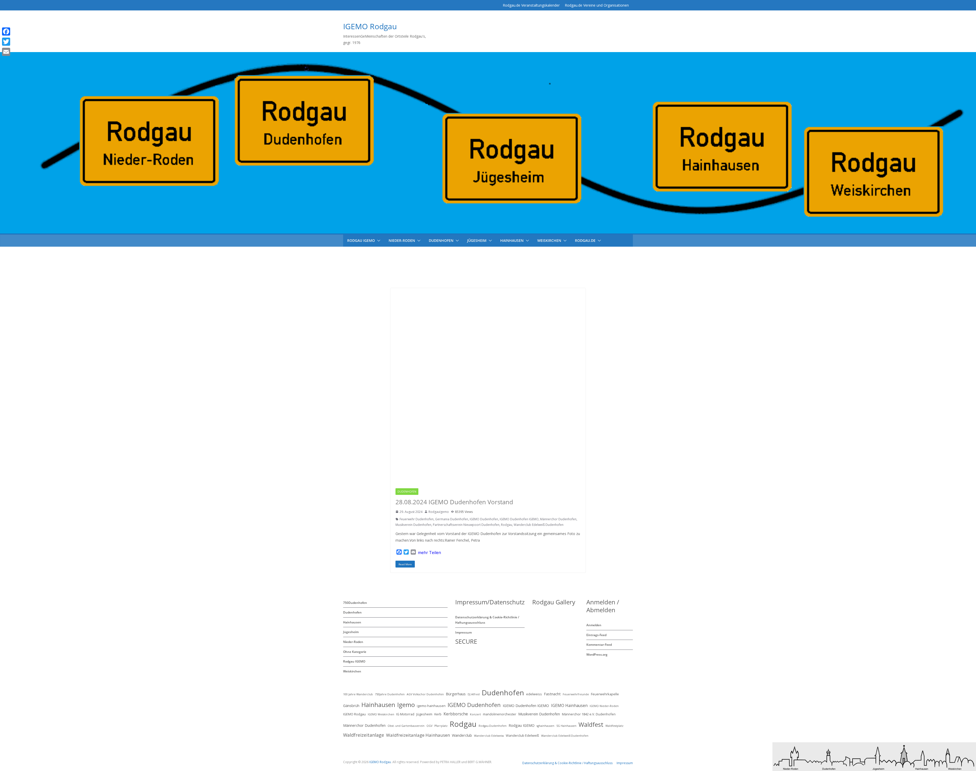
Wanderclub (462, 735)
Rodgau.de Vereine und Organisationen (597, 5)
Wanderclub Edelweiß (522, 735)
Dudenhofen (441, 240)
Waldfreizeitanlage (363, 735)
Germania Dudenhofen (451, 519)
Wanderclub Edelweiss (489, 735)
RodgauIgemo (439, 512)
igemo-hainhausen (431, 705)
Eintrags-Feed (596, 635)
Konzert (475, 714)
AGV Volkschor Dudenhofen (425, 694)
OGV (429, 726)
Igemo (406, 704)
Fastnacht (552, 693)
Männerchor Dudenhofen (558, 519)
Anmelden (593, 625)
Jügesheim (476, 240)
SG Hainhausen (566, 726)
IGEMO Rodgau (370, 26)
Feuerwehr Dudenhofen (417, 519)
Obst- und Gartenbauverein (406, 726)
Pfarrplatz (441, 726)
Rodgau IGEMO (433, 491)
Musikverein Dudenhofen (413, 525)
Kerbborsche (456, 714)
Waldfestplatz (614, 726)
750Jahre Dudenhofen (390, 694)
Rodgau (506, 525)
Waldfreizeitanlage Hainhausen (418, 735)
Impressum (463, 632)
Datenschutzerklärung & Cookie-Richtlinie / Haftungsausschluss (567, 763)
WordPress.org (596, 654)
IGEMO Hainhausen (569, 705)
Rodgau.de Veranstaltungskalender (531, 5)
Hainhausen (512, 240)
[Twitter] (13, 42)
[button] (377, 240)
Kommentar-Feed (599, 644)
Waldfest (590, 724)
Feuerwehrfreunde (576, 694)
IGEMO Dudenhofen (484, 519)
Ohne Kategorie (354, 652)
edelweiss (534, 694)
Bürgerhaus (456, 693)
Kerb (437, 714)
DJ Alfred (474, 694)
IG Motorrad (405, 714)
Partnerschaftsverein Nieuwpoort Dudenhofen (466, 525)
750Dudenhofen (355, 603)
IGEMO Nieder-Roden (604, 706)
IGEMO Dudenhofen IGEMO (519, 519)
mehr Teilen (429, 552)
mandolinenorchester (499, 714)
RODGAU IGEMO (361, 240)
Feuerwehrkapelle (605, 694)
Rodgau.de (585, 240)
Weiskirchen (549, 240)
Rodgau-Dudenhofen (493, 726)
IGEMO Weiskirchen (381, 714)
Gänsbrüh (351, 705)
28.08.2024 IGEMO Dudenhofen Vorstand (454, 502)
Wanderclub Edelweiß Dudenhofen (538, 525)
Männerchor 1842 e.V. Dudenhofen (589, 714)
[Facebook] (13, 31)
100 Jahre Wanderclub (358, 694)
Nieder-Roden (402, 240)
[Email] (13, 52)
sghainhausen (545, 726)
